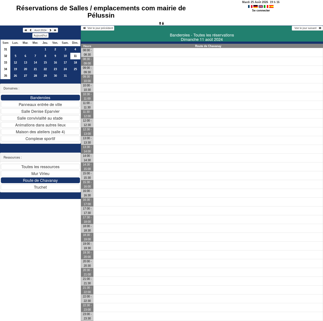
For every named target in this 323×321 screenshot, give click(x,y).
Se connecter (261, 10)
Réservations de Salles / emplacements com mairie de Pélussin (101, 11)
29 (45, 75)
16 (55, 62)
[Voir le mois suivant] (50, 30)
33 (5, 62)
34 (5, 69)
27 (25, 75)
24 (65, 69)
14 (35, 62)
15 (45, 62)
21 (35, 69)
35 (5, 75)
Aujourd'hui (40, 35)
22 (45, 69)
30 (55, 75)
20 (25, 69)
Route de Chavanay (208, 46)
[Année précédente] (25, 30)
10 (65, 56)
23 (55, 69)
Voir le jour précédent (99, 28)
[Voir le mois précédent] (30, 30)
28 (35, 75)
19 (15, 69)
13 (25, 62)
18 (75, 62)
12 (15, 62)
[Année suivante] (55, 30)
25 (75, 69)
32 (5, 56)
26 (15, 75)
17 (65, 62)
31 (5, 49)
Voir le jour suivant (306, 28)
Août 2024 (40, 30)
